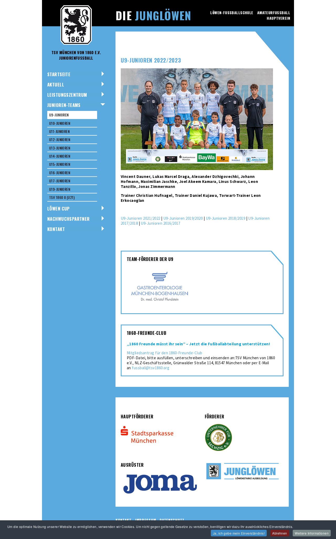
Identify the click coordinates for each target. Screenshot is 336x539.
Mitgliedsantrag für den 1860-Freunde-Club (164, 352)
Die (153, 15)
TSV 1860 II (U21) (62, 197)
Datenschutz (172, 520)
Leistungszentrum (67, 94)
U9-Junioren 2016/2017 (160, 223)
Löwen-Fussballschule (231, 12)
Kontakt (56, 229)
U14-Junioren (59, 156)
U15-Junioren (59, 164)
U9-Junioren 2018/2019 (225, 218)
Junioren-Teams (64, 105)
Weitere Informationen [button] (312, 533)
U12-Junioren (59, 139)
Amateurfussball (273, 12)
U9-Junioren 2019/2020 (183, 218)
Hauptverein (278, 18)
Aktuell (55, 84)
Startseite (58, 74)
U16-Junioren (59, 172)
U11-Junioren (59, 131)
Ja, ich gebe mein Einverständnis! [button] (239, 533)
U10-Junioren (59, 123)
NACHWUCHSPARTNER (68, 218)
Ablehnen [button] (279, 533)
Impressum (145, 520)
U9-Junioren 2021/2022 (140, 218)
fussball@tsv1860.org (150, 367)
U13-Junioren (59, 148)
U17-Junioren (59, 180)
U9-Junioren (59, 114)
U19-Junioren (59, 189)
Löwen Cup (58, 208)
